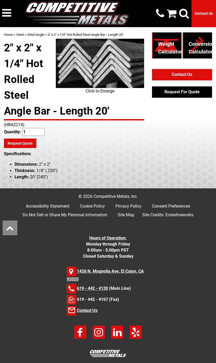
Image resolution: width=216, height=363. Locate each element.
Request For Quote (182, 91)
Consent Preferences (171, 206)
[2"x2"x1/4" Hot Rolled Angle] (100, 63)
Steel (20, 35)
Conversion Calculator (202, 48)
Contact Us (204, 13)
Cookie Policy (92, 206)
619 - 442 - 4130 (92, 288)
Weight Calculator (170, 48)
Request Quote (20, 143)
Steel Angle (35, 35)
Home (8, 35)
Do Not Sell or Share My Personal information (65, 214)
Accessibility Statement (47, 206)
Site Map (126, 214)
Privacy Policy (128, 206)
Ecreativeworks (179, 214)
